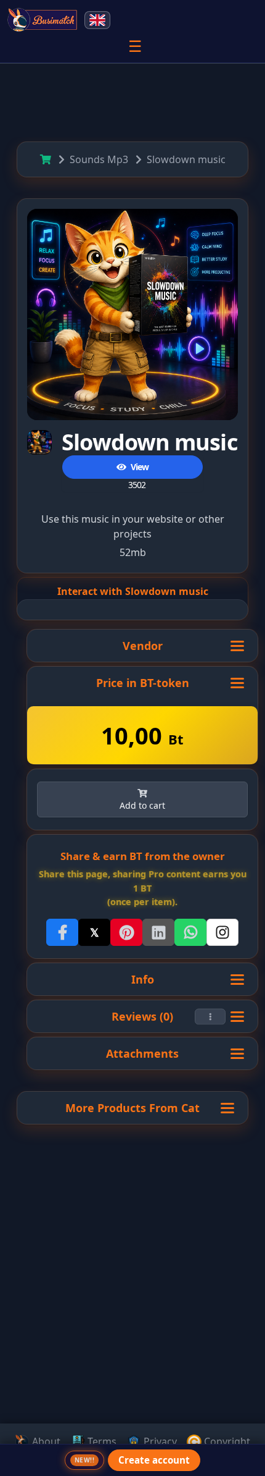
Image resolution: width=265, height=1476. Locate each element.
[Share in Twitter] (94, 932)
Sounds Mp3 (99, 159)
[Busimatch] (42, 19)
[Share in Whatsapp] (190, 932)
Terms (100, 1441)
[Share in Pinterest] (126, 932)
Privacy (159, 1441)
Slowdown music (186, 159)
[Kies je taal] (97, 20)
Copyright (226, 1441)
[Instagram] (222, 932)
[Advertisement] (132, 1332)
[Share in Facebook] (62, 932)
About (45, 1441)
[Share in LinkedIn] (158, 932)
